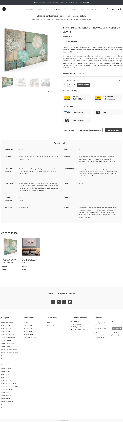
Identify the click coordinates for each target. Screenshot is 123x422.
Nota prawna (28, 331)
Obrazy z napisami (6, 356)
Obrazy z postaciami (7, 362)
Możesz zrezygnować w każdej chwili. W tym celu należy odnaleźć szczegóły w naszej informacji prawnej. (108, 335)
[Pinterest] (64, 302)
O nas (26, 322)
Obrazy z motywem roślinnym (9, 352)
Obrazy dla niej (5, 371)
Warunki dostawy (29, 325)
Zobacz (4, 269)
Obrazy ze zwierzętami (7, 404)
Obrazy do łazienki (6, 389)
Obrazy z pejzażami (6, 359)
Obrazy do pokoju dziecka (8, 383)
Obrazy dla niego (6, 368)
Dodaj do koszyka (83, 84)
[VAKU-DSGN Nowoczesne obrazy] (7, 9)
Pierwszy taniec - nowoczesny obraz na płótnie (29, 260)
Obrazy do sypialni (6, 331)
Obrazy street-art (6, 395)
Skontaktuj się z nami (30, 337)
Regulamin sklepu (29, 328)
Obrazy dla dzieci (6, 325)
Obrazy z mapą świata (7, 343)
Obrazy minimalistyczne (8, 337)
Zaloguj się (50, 322)
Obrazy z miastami (6, 346)
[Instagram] (70, 302)
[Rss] (59, 302)
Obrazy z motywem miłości (9, 349)
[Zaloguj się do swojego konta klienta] (113, 9)
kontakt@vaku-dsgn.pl (77, 329)
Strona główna (35, 19)
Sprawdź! (86, 2)
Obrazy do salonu (6, 328)
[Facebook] (53, 302)
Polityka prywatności (30, 334)
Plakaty (3, 365)
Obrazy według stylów (7, 401)
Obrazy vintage (5, 398)
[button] (119, 9)
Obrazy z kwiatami (57, 19)
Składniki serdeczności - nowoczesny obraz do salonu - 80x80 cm (9, 260)
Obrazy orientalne (6, 392)
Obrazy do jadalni (6, 377)
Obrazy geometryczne (7, 334)
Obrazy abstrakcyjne (7, 322)
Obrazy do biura (5, 374)
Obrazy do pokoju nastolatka (9, 386)
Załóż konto (50, 325)
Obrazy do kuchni (6, 380)
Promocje (4, 408)
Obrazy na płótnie (45, 19)
